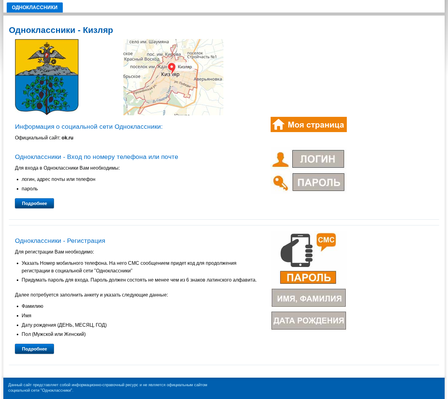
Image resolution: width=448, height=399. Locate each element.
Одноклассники (35, 7)
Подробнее (34, 203)
